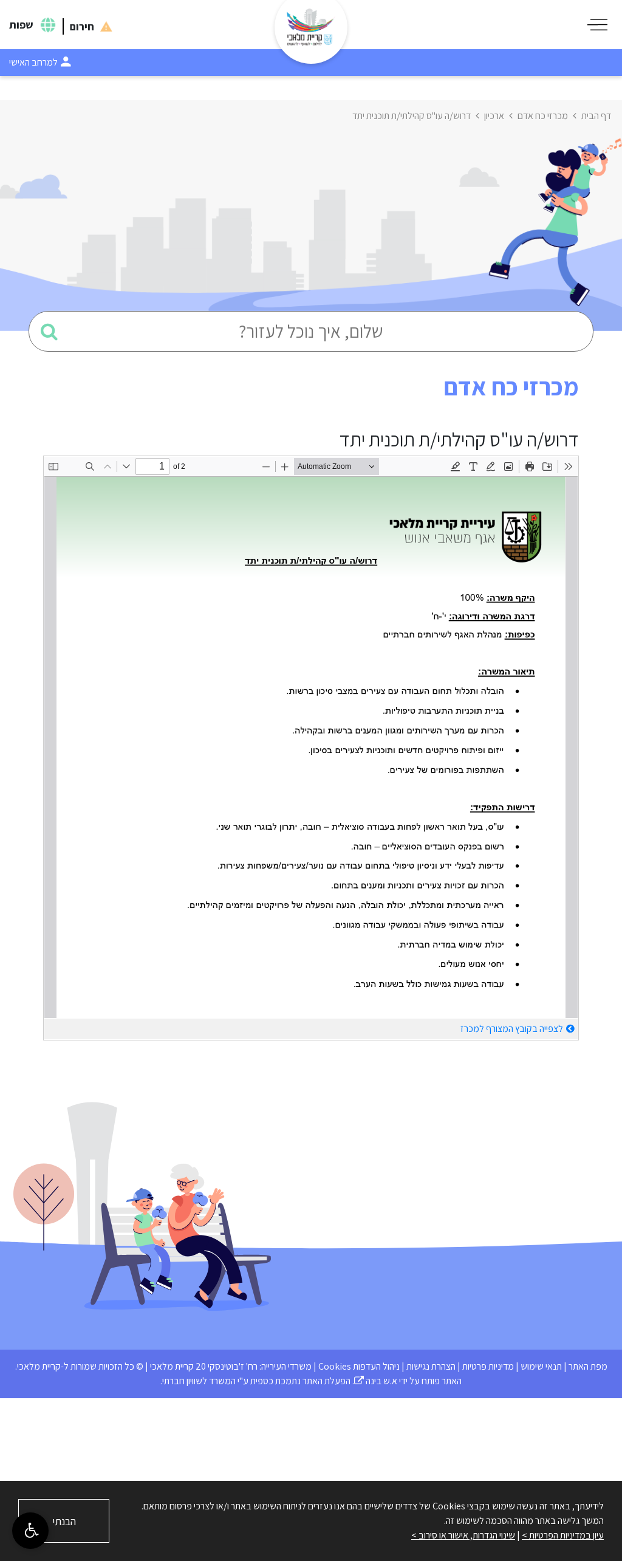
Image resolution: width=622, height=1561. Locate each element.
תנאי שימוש (541, 1366)
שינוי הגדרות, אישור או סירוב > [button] (463, 1535)
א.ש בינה (375, 1381)
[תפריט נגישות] (30, 1530)
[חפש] (49, 331)
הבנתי (64, 1521)
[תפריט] (597, 24)
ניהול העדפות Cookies (359, 1366)
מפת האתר (588, 1366)
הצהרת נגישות (431, 1366)
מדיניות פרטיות (488, 1366)
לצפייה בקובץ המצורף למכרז (511, 1028)
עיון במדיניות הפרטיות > (563, 1535)
